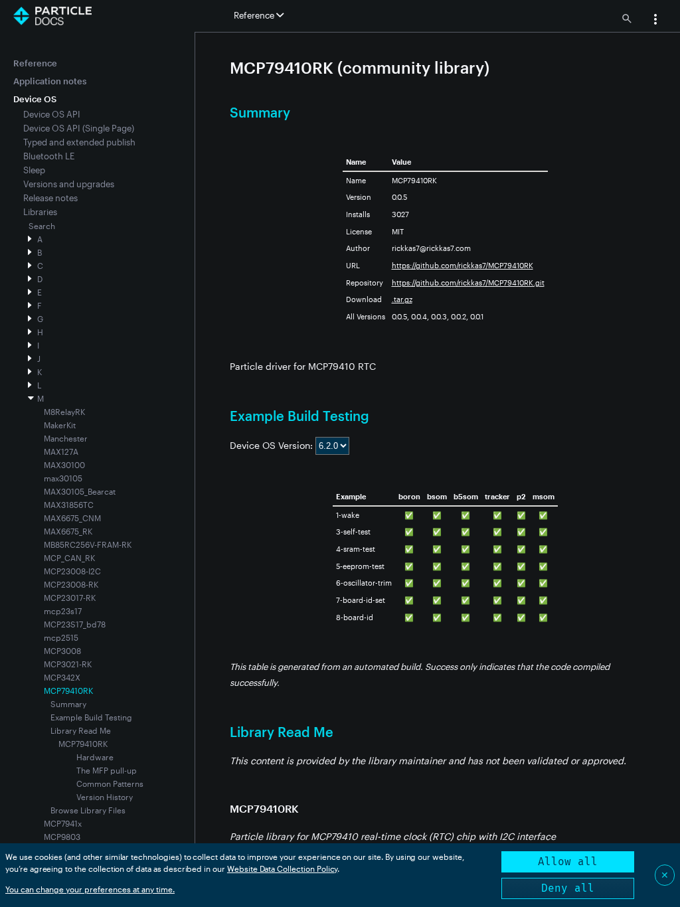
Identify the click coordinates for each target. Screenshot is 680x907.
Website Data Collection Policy (282, 868)
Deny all (567, 888)
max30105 (63, 478)
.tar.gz (402, 299)
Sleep (34, 170)
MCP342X (62, 677)
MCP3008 (62, 650)
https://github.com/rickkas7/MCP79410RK (462, 265)
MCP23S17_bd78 (75, 624)
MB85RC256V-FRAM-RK (87, 544)
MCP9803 (62, 836)
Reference (35, 63)
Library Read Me (80, 730)
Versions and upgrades (68, 184)
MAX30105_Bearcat (80, 491)
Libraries (40, 211)
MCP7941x (63, 823)
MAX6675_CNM (72, 518)
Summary (68, 703)
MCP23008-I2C (72, 571)
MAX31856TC (69, 504)
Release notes (50, 198)
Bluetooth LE (48, 156)
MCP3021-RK (68, 664)
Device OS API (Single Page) (78, 128)
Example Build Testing (91, 717)
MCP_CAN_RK (69, 557)
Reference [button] (255, 15)
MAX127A (61, 451)
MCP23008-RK (71, 584)
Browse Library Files (88, 810)
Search (42, 225)
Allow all (568, 861)
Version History (104, 796)
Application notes (49, 81)
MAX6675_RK (68, 531)
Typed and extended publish (79, 142)
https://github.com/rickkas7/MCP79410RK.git (468, 282)
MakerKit (60, 425)
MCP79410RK (83, 743)
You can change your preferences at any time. (90, 889)
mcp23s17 (63, 611)
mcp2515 (61, 637)
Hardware (95, 757)
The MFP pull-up (106, 770)
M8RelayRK (64, 411)
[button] (655, 20)
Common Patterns (109, 783)
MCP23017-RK (70, 597)
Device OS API (51, 114)
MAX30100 (64, 464)
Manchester (66, 438)
